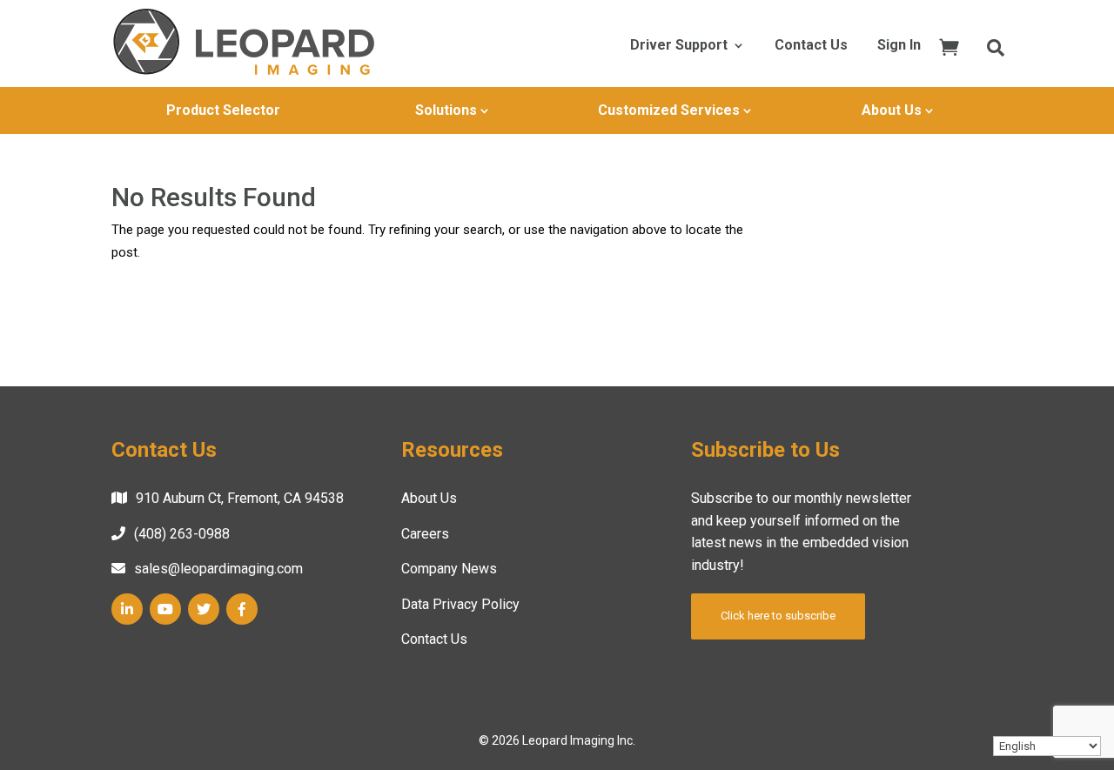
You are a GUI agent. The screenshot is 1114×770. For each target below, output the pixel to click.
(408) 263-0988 (182, 534)
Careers (425, 534)
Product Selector (223, 110)
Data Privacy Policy (460, 604)
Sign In (899, 46)
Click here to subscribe (778, 615)
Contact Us (811, 46)
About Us (892, 110)
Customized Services (669, 110)
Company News (449, 568)
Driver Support (679, 46)
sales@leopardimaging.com (218, 568)
